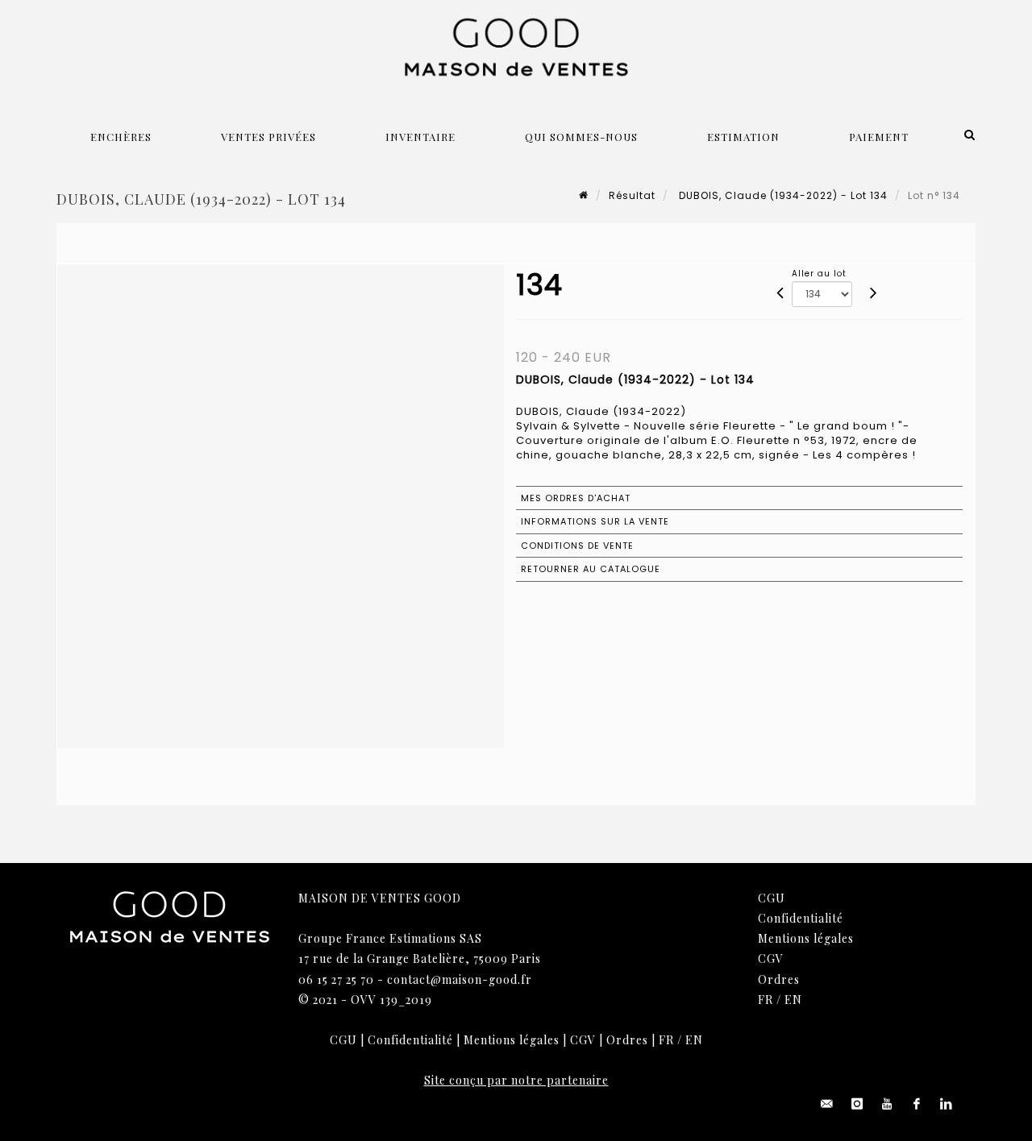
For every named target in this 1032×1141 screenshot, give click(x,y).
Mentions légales (806, 938)
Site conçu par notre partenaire (516, 1080)
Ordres (779, 979)
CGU (771, 898)
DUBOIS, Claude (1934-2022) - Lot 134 (782, 195)
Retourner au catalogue (590, 568)
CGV (771, 958)
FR (765, 999)
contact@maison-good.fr (459, 979)
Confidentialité (800, 918)
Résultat (632, 195)
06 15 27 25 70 (336, 979)
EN (793, 999)
